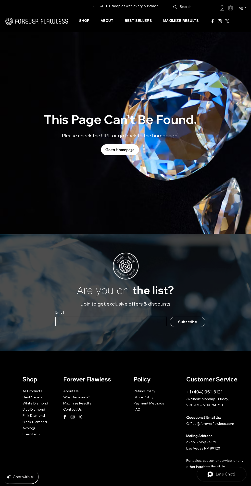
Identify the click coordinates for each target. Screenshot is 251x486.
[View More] (36, 21)
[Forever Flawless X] (227, 21)
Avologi (29, 428)
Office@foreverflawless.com (210, 423)
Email (59, 312)
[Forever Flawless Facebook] (212, 21)
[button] (222, 8)
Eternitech (31, 434)
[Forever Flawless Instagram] (220, 21)
